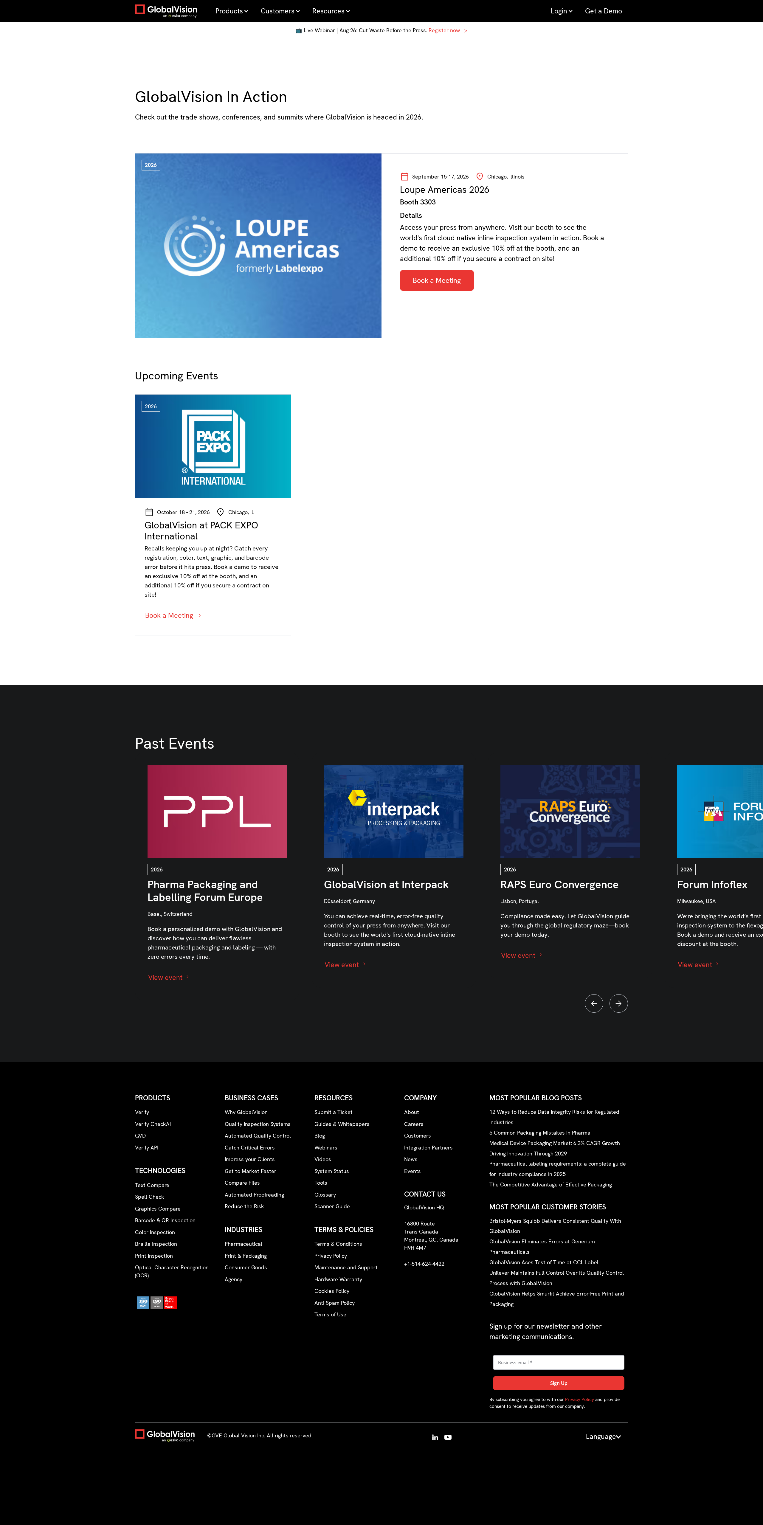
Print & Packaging (246, 1255)
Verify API (146, 1147)
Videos (322, 1159)
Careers (414, 1124)
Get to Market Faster (250, 1171)
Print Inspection (154, 1255)
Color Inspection (155, 1232)
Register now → (448, 30)
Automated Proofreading (254, 1194)
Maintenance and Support (346, 1267)
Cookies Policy (331, 1290)
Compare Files (242, 1182)
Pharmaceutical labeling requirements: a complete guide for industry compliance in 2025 (557, 1169)
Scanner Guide (332, 1206)
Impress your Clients (250, 1159)
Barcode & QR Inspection (165, 1220)
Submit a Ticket (333, 1112)
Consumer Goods (246, 1267)
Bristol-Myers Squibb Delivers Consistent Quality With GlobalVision (555, 1226)
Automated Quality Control (258, 1135)
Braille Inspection (156, 1243)
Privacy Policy (330, 1255)
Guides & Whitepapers (342, 1124)
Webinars (325, 1147)
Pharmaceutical (243, 1243)
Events (412, 1171)
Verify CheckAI (153, 1124)
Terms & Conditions (338, 1243)
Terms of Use (330, 1314)
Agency (233, 1279)
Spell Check (149, 1196)
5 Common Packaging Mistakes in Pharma (539, 1132)
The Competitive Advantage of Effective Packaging (550, 1184)
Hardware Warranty (338, 1279)
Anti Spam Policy (334, 1302)
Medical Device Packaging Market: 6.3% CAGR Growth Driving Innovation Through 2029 (554, 1148)
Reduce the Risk (244, 1206)
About (411, 1112)
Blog (319, 1135)
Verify (142, 1112)
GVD (140, 1135)
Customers (417, 1135)
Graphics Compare (158, 1208)
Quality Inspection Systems (258, 1124)
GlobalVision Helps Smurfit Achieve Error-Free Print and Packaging (556, 1298)
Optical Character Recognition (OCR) (172, 1271)
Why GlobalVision (246, 1112)
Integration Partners (428, 1147)
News (411, 1159)
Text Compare (152, 1185)
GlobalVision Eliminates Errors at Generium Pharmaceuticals (542, 1246)
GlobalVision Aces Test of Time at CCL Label (543, 1262)
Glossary (325, 1194)
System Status (331, 1171)
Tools (320, 1182)
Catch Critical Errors (250, 1147)
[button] (232, 11)
